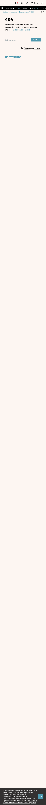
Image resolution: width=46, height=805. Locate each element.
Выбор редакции (10, 12)
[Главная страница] (3, 3)
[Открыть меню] (42, 3)
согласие (21, 797)
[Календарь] (16, 3)
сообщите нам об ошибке (19, 30)
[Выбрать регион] (27, 3)
